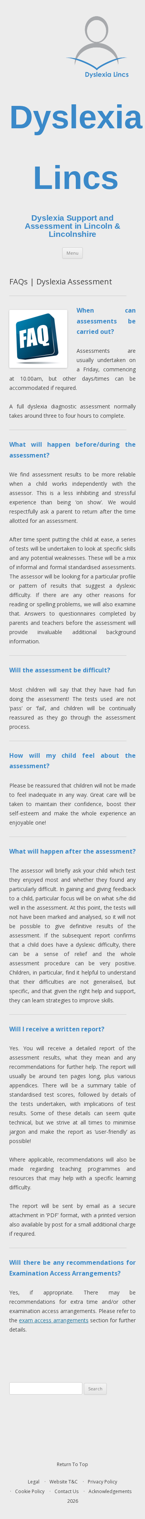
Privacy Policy (102, 1481)
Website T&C (63, 1481)
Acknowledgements (110, 1491)
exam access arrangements (53, 1320)
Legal (33, 1481)
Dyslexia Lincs (75, 147)
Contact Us (66, 1491)
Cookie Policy (29, 1491)
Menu (72, 253)
